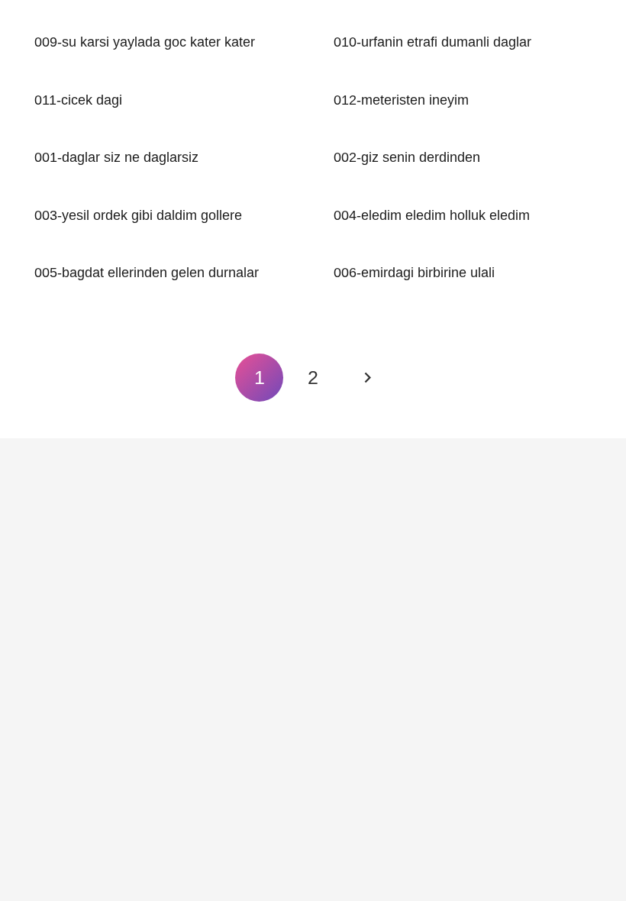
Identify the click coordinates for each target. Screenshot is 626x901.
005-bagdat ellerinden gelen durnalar (146, 272)
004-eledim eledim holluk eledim (432, 215)
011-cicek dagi (78, 100)
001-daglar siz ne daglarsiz (116, 157)
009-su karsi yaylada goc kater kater (144, 42)
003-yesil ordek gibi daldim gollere (138, 215)
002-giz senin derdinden (407, 157)
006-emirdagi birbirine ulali (414, 272)
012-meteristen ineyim (401, 100)
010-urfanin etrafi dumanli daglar (432, 42)
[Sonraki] (367, 378)
